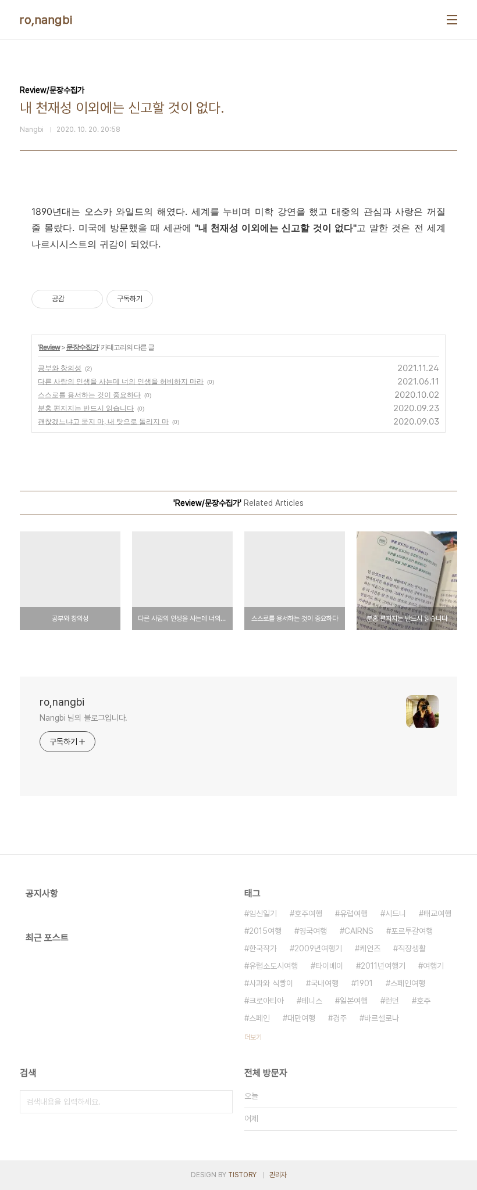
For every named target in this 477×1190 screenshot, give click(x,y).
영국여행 (313, 931)
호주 (423, 1000)
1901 (364, 983)
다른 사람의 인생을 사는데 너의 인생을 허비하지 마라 (121, 381)
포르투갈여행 (412, 931)
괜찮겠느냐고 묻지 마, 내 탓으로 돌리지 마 (103, 421)
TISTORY (242, 1175)
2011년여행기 (383, 965)
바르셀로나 (381, 1018)
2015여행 (265, 931)
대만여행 (301, 1018)
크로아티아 (266, 1000)
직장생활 (412, 948)
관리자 (278, 1175)
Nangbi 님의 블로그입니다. (83, 717)
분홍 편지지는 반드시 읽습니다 (86, 408)
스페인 (259, 1018)
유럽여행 (354, 913)
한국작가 (263, 948)
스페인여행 (407, 983)
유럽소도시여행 (273, 965)
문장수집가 (82, 347)
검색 (221, 1102)
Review (49, 347)
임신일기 (263, 913)
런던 (392, 1000)
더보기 (253, 1037)
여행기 (433, 965)
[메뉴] (452, 20)
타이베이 (329, 965)
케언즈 (369, 948)
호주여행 (308, 913)
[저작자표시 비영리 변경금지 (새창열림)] (168, 299)
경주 (340, 1018)
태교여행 (437, 913)
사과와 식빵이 (271, 983)
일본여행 (354, 1000)
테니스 (311, 1000)
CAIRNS (358, 931)
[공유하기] (75, 299)
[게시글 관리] (90, 299)
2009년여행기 (318, 948)
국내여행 (325, 983)
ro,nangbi (46, 20)
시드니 (395, 913)
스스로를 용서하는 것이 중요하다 (89, 394)
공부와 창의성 (59, 368)
